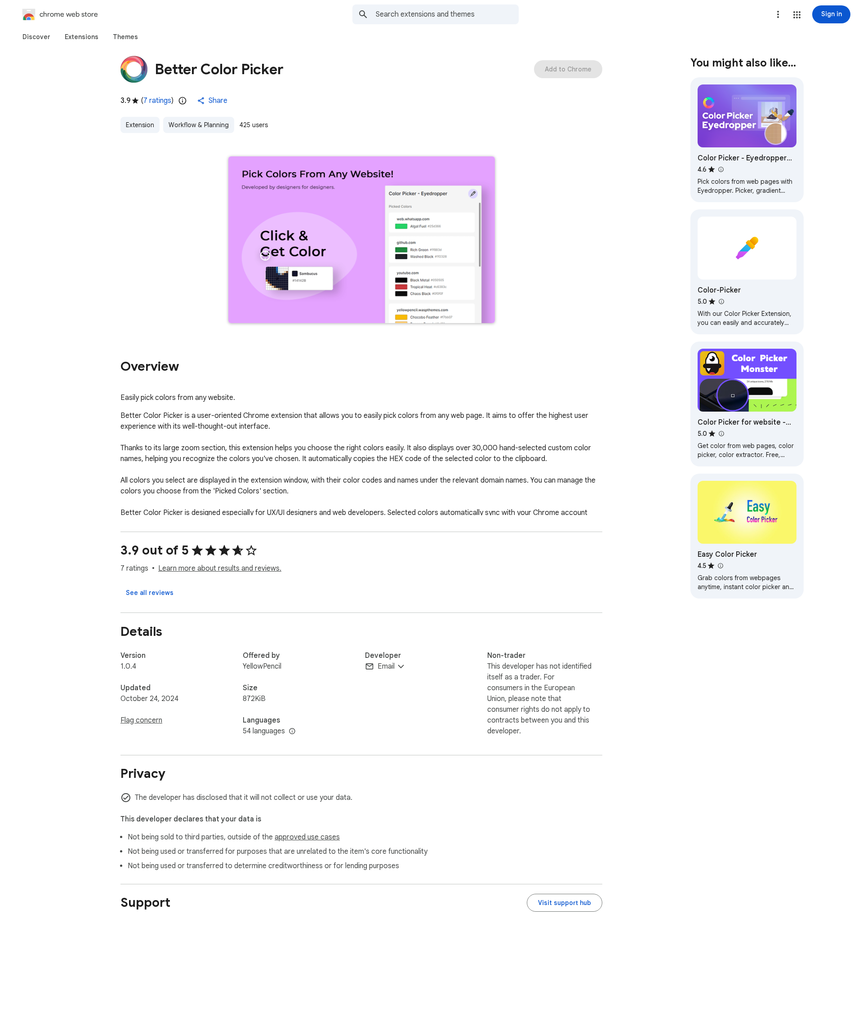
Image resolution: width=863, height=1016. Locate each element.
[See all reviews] (149, 592)
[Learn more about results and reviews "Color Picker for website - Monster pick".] (721, 433)
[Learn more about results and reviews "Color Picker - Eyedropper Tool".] (720, 169)
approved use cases (307, 837)
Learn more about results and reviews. (219, 568)
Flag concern (141, 720)
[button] (797, 15)
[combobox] (447, 14)
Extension (140, 125)
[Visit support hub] (564, 903)
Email (386, 666)
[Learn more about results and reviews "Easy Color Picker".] (720, 566)
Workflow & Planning (199, 125)
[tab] (36, 37)
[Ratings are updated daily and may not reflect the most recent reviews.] (182, 101)
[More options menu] (778, 14)
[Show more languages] (292, 731)
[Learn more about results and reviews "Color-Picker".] (721, 301)
